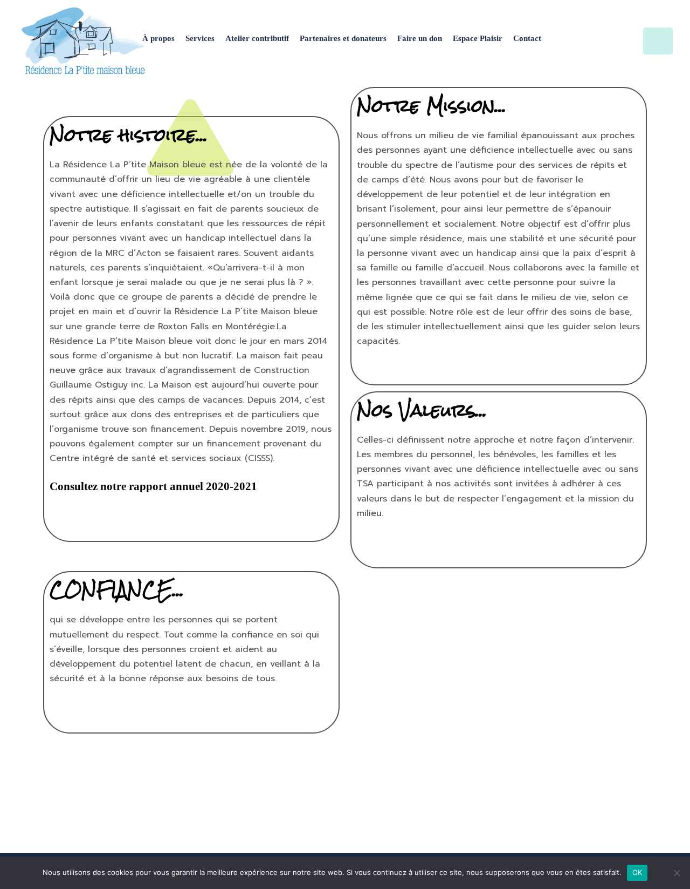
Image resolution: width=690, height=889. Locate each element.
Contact (527, 38)
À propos (158, 38)
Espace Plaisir (477, 38)
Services (200, 38)
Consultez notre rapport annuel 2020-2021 (153, 486)
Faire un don (419, 38)
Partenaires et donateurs (343, 38)
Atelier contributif (257, 38)
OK (637, 872)
